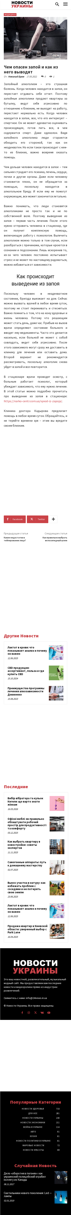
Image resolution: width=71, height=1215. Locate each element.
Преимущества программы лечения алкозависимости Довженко (26, 691)
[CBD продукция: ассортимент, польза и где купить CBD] (56, 673)
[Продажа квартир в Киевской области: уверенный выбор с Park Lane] (57, 931)
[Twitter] (35, 1012)
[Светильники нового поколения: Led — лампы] (61, 1197)
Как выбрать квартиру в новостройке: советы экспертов (24, 845)
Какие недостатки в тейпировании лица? (15, 539)
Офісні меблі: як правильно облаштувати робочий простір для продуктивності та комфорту (27, 823)
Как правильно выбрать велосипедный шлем (55, 539)
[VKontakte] (42, 1012)
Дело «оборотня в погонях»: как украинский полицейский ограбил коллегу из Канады (25, 1176)
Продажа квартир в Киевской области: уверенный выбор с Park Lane (28, 929)
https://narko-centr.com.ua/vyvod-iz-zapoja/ (33, 401)
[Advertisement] (35, 469)
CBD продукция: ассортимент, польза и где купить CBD (26, 671)
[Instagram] (29, 1012)
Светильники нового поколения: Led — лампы (28, 1194)
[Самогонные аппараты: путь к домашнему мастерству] (57, 867)
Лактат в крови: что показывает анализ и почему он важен (27, 650)
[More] (53, 519)
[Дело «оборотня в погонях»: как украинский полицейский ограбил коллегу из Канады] (61, 1177)
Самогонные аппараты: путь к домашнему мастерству (27, 863)
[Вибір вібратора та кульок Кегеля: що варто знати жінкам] (57, 803)
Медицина (10, 14)
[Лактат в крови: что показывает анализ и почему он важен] (56, 652)
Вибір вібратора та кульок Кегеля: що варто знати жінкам (25, 801)
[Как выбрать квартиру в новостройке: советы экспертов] (57, 846)
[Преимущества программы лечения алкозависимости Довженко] (56, 693)
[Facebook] (22, 1012)
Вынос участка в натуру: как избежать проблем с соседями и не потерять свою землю (26, 887)
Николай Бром (16, 76)
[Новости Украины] (22, 4)
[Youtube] (48, 1012)
